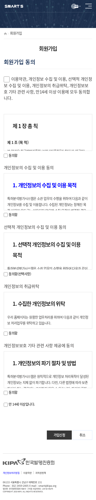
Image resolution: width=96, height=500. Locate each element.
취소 (82, 435)
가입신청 (59, 435)
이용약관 (27, 473)
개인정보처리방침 (11, 473)
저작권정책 (40, 473)
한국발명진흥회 (29, 461)
